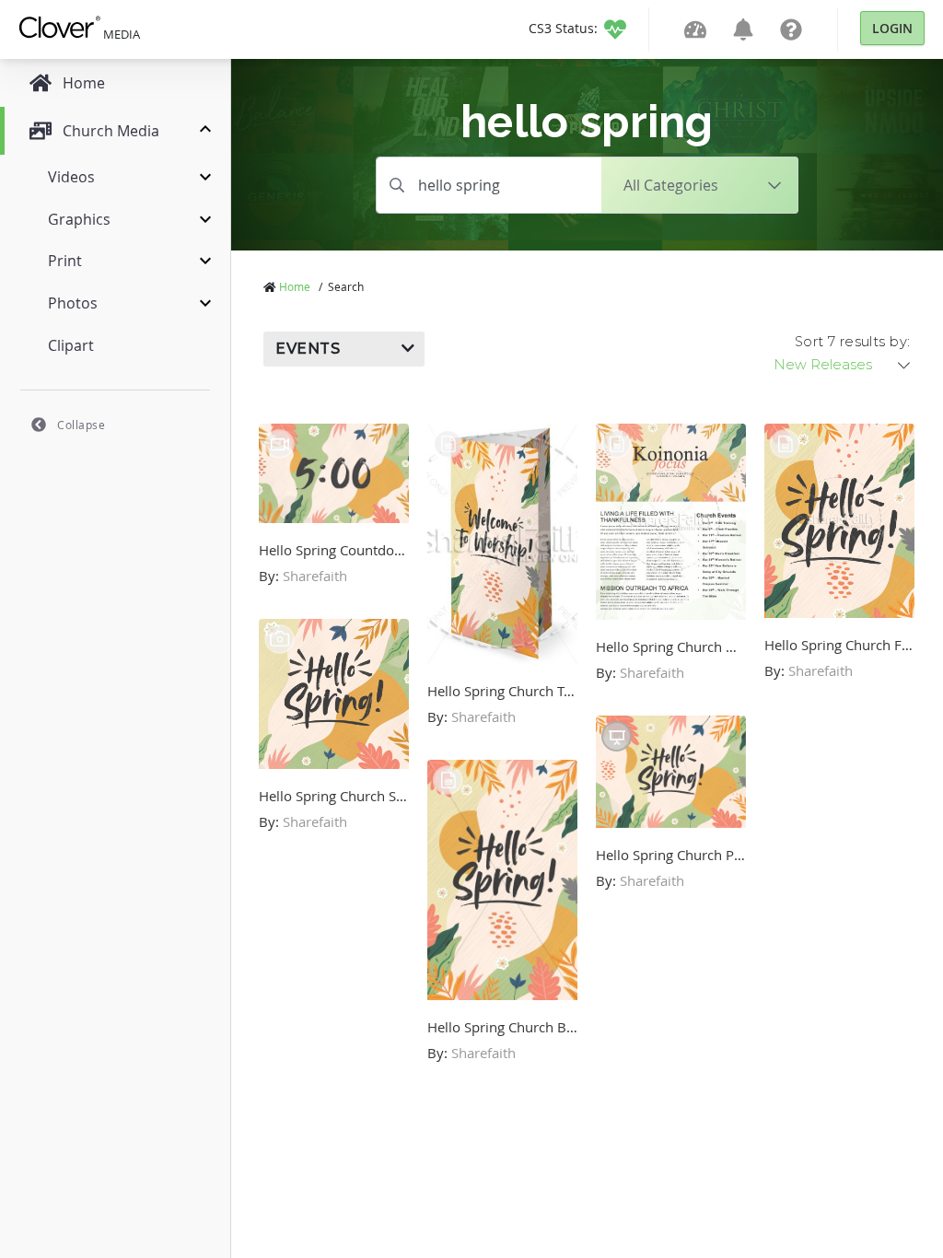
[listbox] (844, 365)
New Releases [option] (823, 364)
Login (892, 28)
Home (294, 286)
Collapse (81, 424)
